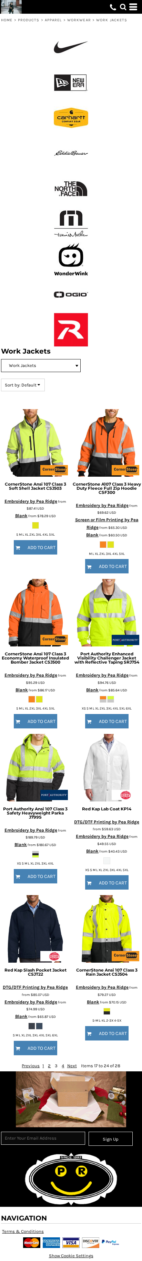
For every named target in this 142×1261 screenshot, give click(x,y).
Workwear (79, 20)
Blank (21, 515)
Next (72, 1065)
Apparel (53, 20)
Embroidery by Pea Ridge (30, 501)
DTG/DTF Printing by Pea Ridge (106, 821)
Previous (31, 1065)
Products (29, 20)
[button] (123, 6)
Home (6, 20)
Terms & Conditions (23, 1231)
